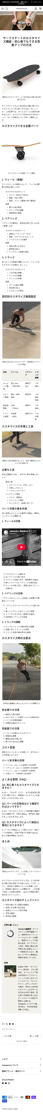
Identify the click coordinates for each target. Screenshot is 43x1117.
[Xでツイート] (7, 1024)
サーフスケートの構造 (11, 184)
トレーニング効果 (20, 598)
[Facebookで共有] (10, 1024)
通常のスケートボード (11, 752)
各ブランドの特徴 (9, 262)
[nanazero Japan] (21, 8)
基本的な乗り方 (26, 223)
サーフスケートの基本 (27, 112)
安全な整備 (6, 474)
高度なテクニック (12, 513)
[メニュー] (2, 8)
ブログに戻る (21, 1041)
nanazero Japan (12, 1109)
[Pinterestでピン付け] (13, 1024)
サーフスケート (10, 1029)
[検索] (8, 8)
